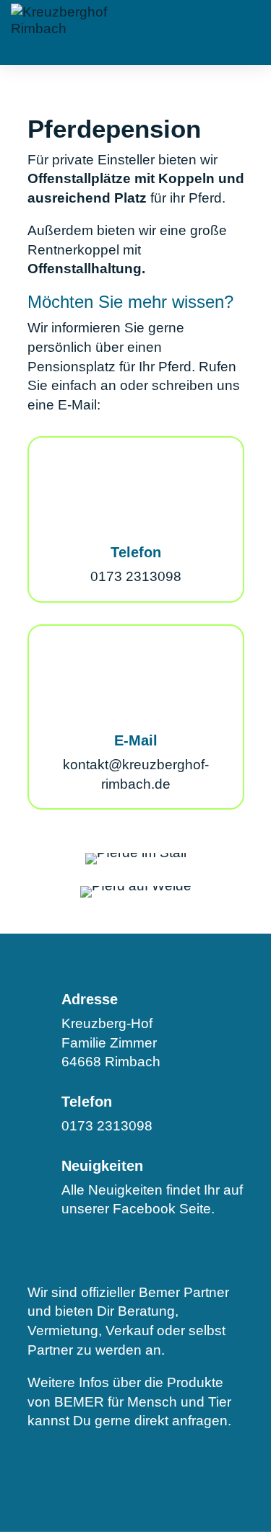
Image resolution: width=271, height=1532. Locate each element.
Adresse (89, 999)
